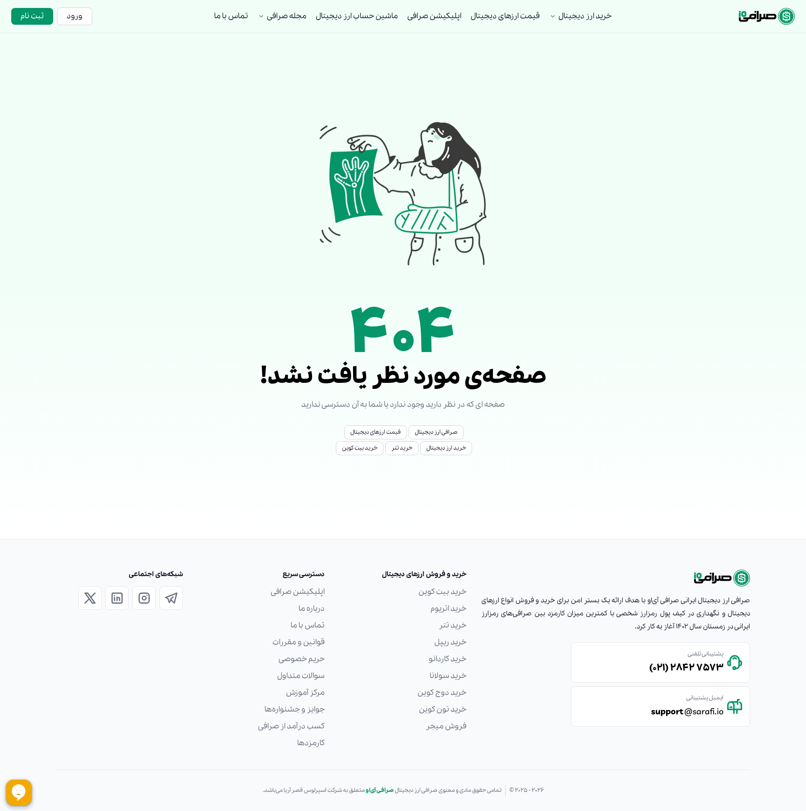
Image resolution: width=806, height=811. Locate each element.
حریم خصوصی (301, 659)
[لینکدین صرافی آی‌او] (117, 598)
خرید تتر (401, 448)
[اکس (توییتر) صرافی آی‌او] (90, 598)
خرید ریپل (450, 642)
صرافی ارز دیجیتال (436, 432)
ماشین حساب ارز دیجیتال (357, 16)
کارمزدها (311, 743)
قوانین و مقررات (298, 642)
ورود (75, 16)
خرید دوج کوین (441, 692)
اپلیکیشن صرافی (434, 16)
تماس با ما (231, 16)
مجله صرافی (286, 16)
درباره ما (312, 608)
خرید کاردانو (447, 659)
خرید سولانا (448, 675)
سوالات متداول (301, 675)
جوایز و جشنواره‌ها (294, 709)
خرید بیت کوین (359, 448)
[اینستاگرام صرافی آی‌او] (144, 598)
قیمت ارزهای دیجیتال (505, 16)
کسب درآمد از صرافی (291, 726)
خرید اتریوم (448, 608)
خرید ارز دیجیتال (584, 16)
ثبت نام (32, 16)
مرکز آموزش (305, 692)
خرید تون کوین (442, 709)
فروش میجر (446, 726)
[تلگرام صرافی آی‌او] (171, 598)
